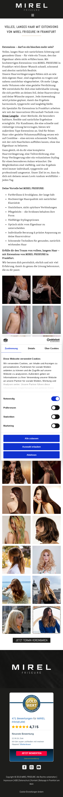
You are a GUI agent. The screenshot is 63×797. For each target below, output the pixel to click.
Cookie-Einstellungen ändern (32, 791)
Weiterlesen (25, 744)
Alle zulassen (31, 438)
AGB (16, 780)
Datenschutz (24, 780)
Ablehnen (31, 455)
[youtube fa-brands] (39, 767)
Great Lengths (10, 115)
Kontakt (34, 780)
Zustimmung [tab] (11, 348)
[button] (32, 15)
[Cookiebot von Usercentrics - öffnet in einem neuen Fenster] (47, 340)
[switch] (55, 407)
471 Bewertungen (22, 718)
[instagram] (31, 767)
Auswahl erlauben (31, 446)
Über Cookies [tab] (52, 348)
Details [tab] (31, 348)
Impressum (8, 780)
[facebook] (24, 767)
